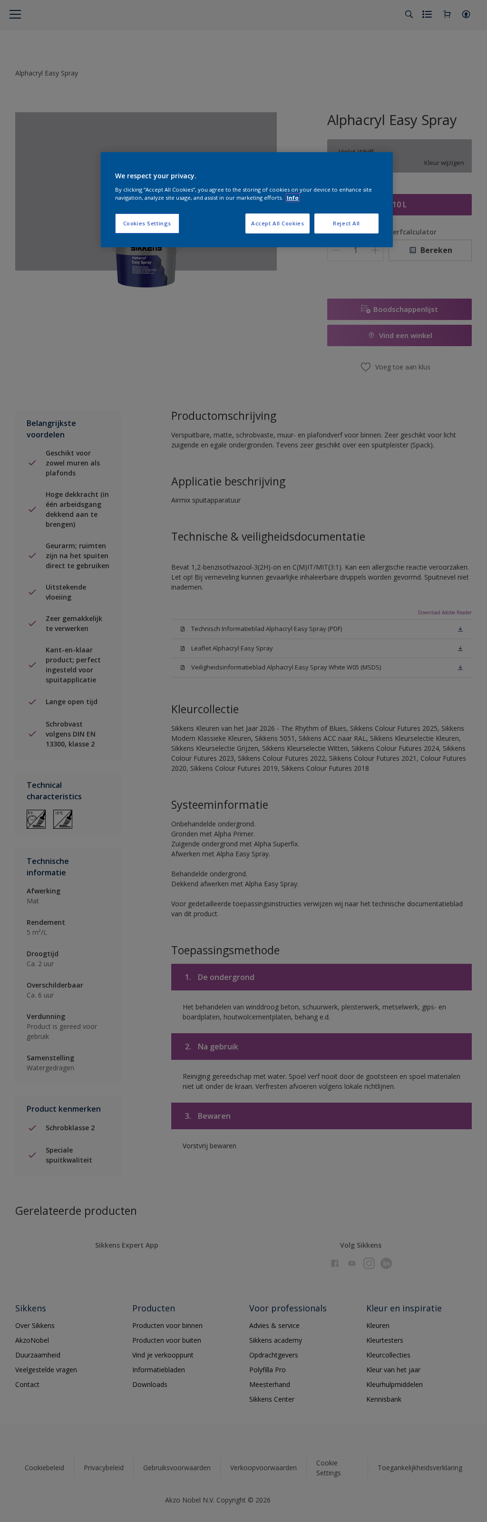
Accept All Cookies (277, 223)
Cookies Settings (147, 223)
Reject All (346, 223)
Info (293, 197)
